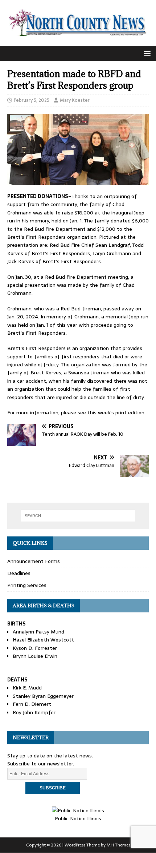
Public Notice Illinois (78, 818)
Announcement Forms (33, 561)
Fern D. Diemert (32, 704)
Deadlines (18, 573)
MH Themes (118, 845)
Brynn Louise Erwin (35, 656)
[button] (146, 53)
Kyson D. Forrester (35, 648)
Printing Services (26, 585)
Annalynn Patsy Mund (38, 632)
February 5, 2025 (31, 100)
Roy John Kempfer (34, 712)
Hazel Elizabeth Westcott (43, 640)
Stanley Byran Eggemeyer (43, 696)
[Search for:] (78, 516)
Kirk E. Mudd (27, 688)
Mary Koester (75, 100)
